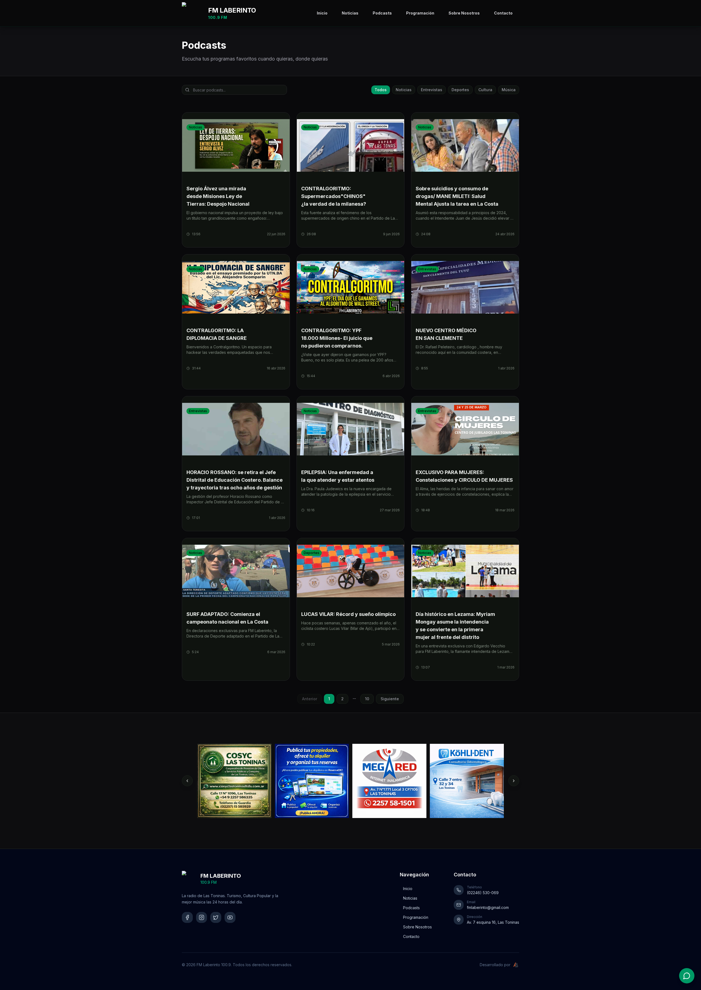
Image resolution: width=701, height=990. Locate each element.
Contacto (503, 13)
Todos (381, 89)
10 (367, 698)
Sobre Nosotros (464, 13)
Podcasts (382, 13)
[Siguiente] (513, 780)
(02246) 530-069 (483, 892)
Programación (420, 13)
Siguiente (390, 698)
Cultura (485, 89)
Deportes (460, 89)
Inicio (322, 13)
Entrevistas (431, 89)
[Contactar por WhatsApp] (686, 975)
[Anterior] (187, 780)
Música (509, 89)
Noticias (350, 13)
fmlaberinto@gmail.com (488, 907)
